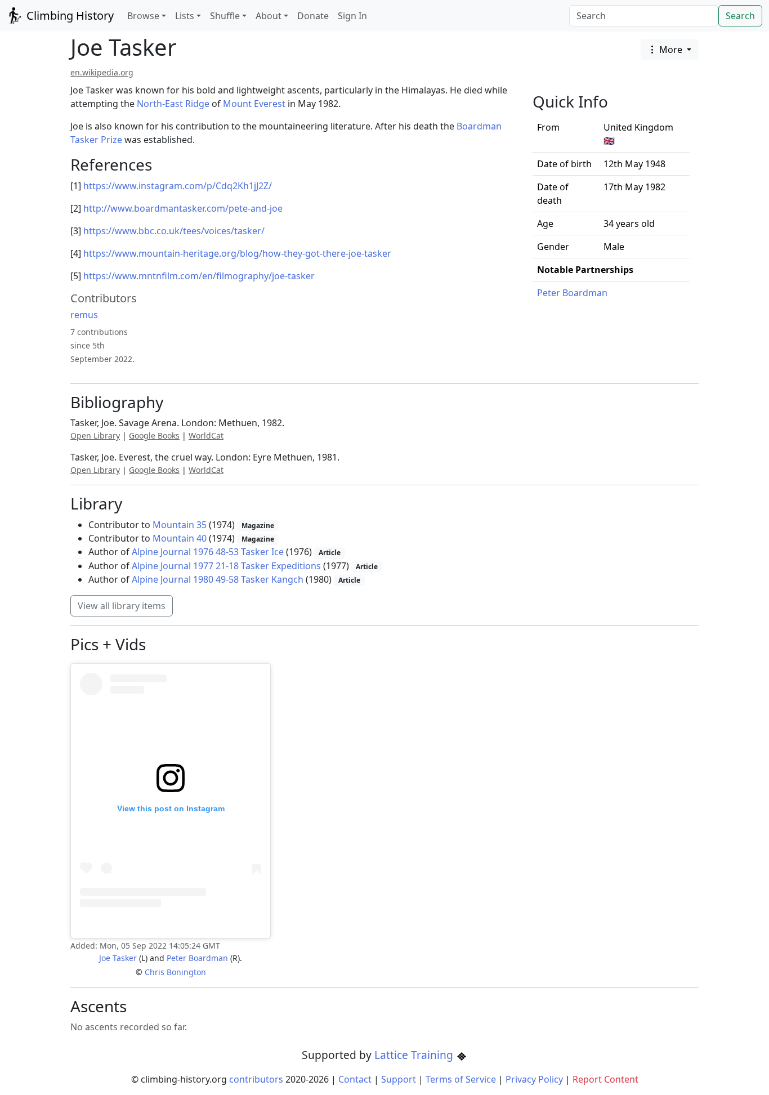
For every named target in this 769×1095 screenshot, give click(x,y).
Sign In (352, 16)
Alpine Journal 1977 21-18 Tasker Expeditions (226, 566)
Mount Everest (254, 103)
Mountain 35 (180, 525)
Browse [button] (143, 16)
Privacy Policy (534, 1079)
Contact (355, 1079)
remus (84, 315)
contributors (256, 1079)
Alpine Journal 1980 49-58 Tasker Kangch (217, 579)
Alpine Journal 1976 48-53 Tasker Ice (208, 552)
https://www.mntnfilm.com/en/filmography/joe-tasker (199, 276)
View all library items (122, 606)
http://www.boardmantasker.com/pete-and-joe (183, 208)
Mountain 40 (180, 538)
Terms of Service (461, 1079)
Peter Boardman (572, 293)
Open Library (95, 435)
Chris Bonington (175, 972)
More (671, 49)
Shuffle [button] (225, 16)
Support (398, 1079)
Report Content (605, 1079)
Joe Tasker (118, 958)
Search (740, 16)
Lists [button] (184, 16)
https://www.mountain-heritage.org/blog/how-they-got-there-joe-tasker (237, 253)
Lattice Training (415, 1054)
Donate (313, 16)
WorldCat (206, 435)
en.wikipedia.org (101, 72)
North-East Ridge (173, 103)
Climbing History (69, 15)
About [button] (268, 16)
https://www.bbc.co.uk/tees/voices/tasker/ (174, 231)
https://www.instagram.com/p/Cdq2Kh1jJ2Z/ (177, 186)
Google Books (154, 435)
